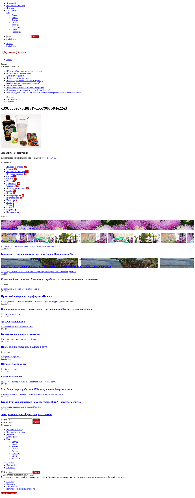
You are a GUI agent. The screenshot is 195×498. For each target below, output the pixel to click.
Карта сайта (11, 99)
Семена (15, 29)
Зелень (15, 20)
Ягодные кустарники (16, 188)
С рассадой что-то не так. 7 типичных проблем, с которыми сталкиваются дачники (49, 279)
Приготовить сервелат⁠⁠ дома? (19, 73)
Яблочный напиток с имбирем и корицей (25, 88)
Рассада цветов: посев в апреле (19, 228)
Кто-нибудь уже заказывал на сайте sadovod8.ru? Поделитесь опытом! (41, 401)
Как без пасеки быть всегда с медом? (23, 83)
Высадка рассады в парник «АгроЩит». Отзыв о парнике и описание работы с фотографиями (56, 266)
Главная (10, 97)
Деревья (10, 8)
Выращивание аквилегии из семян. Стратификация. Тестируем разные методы (46, 309)
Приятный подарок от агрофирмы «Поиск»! (27, 296)
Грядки (15, 15)
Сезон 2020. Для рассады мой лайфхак (23, 241)
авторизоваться (48, 158)
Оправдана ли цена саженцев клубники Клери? (28, 90)
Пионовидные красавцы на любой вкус (24, 346)
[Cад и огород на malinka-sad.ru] (14, 55)
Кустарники (11, 10)
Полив (15, 22)
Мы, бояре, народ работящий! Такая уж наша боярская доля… (37, 389)
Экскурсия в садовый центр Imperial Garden (26, 414)
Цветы (9, 202)
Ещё (8, 13)
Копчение (10, 200)
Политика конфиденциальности (20, 489)
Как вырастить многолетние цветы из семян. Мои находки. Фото (38, 254)
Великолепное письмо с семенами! (20, 334)
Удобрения (16, 32)
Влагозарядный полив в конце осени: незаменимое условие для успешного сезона (43, 92)
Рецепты (10, 210)
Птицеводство (12, 212)
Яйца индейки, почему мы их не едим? (24, 71)
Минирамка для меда (15, 85)
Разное (9, 207)
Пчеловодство (12, 198)
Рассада (15, 25)
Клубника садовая (11, 376)
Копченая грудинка (15, 76)
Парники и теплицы (15, 5)
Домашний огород (14, 3)
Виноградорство (13, 195)
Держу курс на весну (13, 321)
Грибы (9, 205)
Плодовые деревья (14, 174)
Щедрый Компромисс (13, 363)
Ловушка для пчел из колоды (19, 78)
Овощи (15, 17)
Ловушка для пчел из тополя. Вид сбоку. (24, 80)
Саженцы (16, 27)
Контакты (10, 102)
